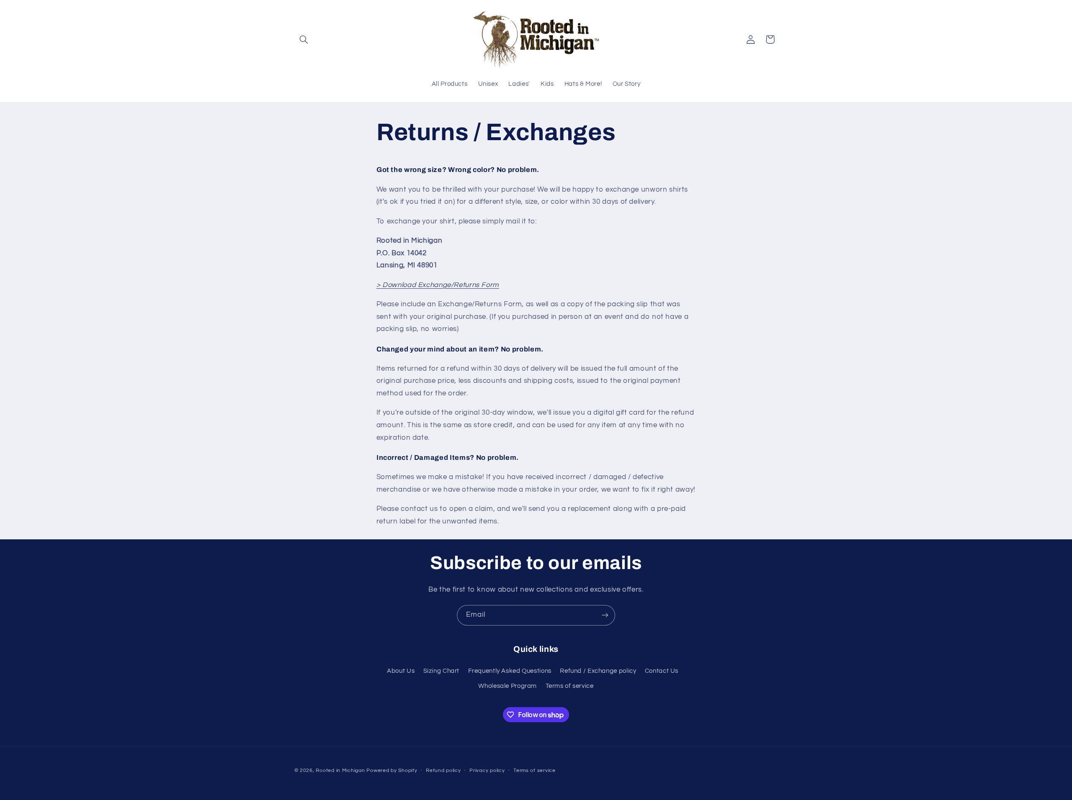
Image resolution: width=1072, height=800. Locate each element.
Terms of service (570, 686)
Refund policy (443, 770)
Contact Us (661, 671)
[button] (304, 39)
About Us (401, 671)
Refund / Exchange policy (598, 671)
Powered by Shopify (391, 770)
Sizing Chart (441, 671)
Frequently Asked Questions (509, 671)
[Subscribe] (605, 615)
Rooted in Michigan (340, 770)
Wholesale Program (507, 686)
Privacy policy (487, 770)
